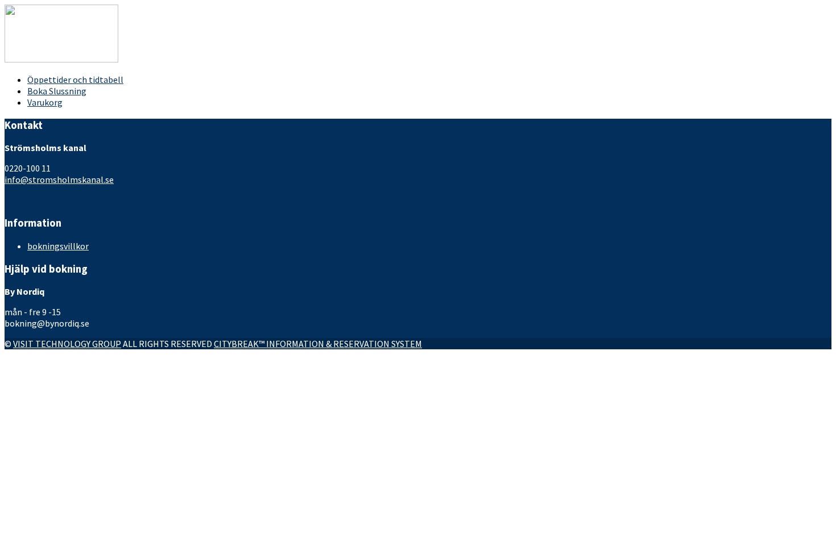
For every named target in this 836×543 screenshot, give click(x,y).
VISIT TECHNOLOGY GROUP (67, 343)
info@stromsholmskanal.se (59, 179)
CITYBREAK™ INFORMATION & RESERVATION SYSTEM (318, 343)
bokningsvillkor (58, 246)
